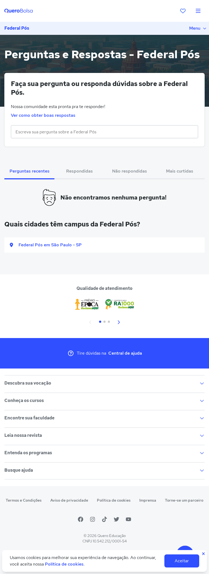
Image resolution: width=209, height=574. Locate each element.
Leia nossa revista (23, 435)
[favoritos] (182, 10)
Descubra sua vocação (27, 383)
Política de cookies (114, 500)
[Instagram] (92, 519)
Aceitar (182, 561)
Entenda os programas (28, 453)
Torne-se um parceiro (184, 500)
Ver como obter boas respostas (43, 115)
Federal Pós (16, 28)
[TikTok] (104, 519)
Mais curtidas (179, 171)
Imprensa (147, 500)
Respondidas (79, 171)
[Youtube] (128, 519)
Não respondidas (129, 171)
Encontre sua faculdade (29, 418)
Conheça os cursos (24, 400)
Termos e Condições (24, 500)
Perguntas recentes (30, 171)
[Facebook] (80, 519)
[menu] (198, 10)
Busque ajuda (18, 470)
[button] (90, 321)
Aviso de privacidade (69, 500)
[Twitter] (116, 519)
